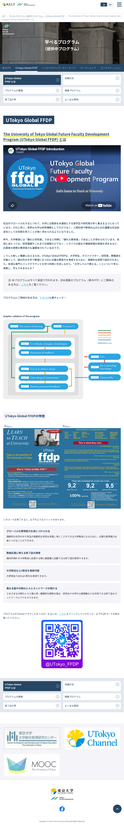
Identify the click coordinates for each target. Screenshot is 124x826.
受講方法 (69, 78)
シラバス (44, 297)
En (110, 4)
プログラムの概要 (14, 90)
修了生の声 (10, 99)
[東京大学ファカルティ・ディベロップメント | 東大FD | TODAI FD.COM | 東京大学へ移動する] (3, 16)
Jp (104, 4)
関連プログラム (73, 90)
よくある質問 (71, 99)
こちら (25, 284)
